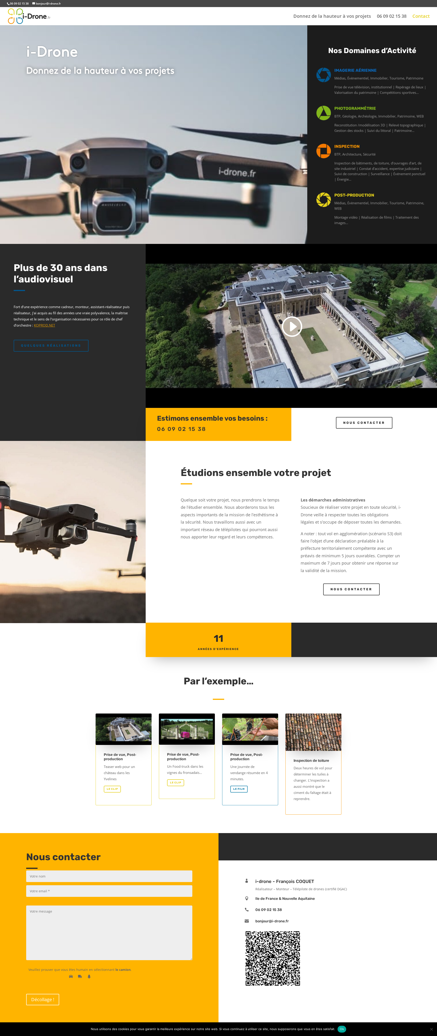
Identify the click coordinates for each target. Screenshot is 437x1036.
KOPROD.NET (44, 325)
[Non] (431, 1029)
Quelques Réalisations (51, 346)
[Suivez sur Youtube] (334, 845)
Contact (421, 17)
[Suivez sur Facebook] (321, 845)
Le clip (112, 789)
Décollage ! (42, 999)
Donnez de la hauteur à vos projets (332, 17)
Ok (342, 1029)
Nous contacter (364, 423)
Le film (239, 789)
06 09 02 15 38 (392, 17)
